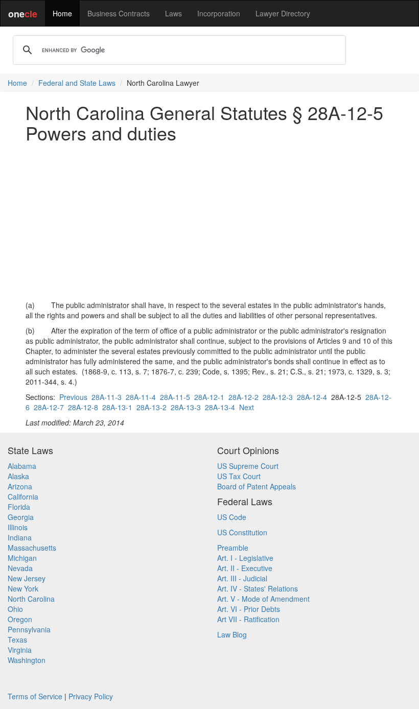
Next (246, 407)
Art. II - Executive (244, 568)
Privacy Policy (90, 696)
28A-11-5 (175, 397)
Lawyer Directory (282, 13)
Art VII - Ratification (248, 619)
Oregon (20, 619)
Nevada (20, 568)
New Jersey (26, 578)
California (23, 496)
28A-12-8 (83, 407)
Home (62, 13)
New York (23, 588)
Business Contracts (118, 13)
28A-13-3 (186, 407)
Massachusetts (32, 547)
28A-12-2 (243, 397)
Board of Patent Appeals (256, 486)
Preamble (232, 547)
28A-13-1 (117, 407)
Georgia (21, 517)
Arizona (20, 486)
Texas (17, 639)
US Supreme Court (247, 466)
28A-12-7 (49, 407)
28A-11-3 (106, 397)
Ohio (15, 609)
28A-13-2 (151, 407)
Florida (19, 507)
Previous (73, 397)
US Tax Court (239, 476)
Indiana (20, 537)
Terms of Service (35, 696)
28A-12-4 (312, 397)
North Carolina (31, 599)
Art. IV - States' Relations (257, 588)
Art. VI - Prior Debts (248, 609)
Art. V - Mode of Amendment (263, 599)
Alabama (22, 466)
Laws (173, 13)
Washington (26, 660)
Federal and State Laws (76, 83)
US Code (231, 517)
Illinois (18, 527)
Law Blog (232, 634)
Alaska (18, 476)
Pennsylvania (29, 629)
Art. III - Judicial (242, 578)
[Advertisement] (209, 221)
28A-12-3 (278, 397)
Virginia (20, 650)
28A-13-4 (220, 407)
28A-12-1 (209, 397)
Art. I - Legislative (245, 558)
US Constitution (242, 532)
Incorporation (218, 13)
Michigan (22, 558)
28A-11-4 (141, 397)
